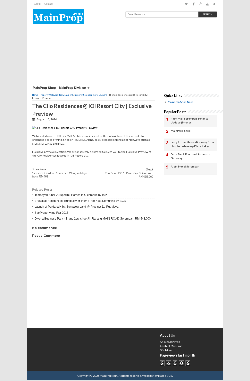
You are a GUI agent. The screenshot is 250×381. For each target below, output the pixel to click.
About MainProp (170, 341)
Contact (48, 4)
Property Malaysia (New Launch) (56, 95)
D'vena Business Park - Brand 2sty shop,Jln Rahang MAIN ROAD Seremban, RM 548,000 (93, 218)
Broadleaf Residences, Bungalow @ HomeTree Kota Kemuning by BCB (80, 200)
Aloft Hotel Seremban (185, 166)
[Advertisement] (125, 54)
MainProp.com (108, 375)
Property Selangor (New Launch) (90, 95)
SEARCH (207, 14)
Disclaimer (166, 350)
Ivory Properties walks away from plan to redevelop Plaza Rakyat (192, 144)
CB (170, 375)
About (37, 4)
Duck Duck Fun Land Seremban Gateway (190, 156)
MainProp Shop (44, 87)
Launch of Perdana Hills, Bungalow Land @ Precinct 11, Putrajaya (76, 206)
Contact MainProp (171, 346)
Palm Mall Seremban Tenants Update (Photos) (189, 120)
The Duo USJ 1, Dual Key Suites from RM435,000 (129, 175)
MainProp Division (72, 87)
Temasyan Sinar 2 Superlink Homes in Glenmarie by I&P (71, 194)
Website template (153, 375)
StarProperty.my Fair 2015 (51, 212)
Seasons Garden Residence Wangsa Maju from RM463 (59, 174)
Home (35, 95)
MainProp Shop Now (180, 102)
